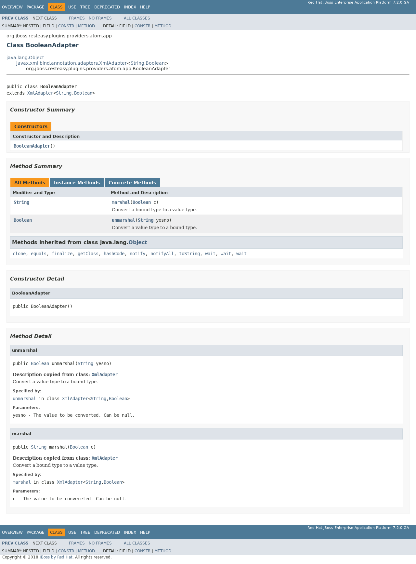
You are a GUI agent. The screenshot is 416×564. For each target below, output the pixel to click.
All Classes (137, 18)
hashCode (114, 253)
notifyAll (162, 253)
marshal (121, 202)
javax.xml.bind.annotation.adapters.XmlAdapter (71, 63)
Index (130, 7)
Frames (77, 18)
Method (86, 26)
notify (137, 253)
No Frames (100, 18)
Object (137, 242)
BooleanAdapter (32, 146)
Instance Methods (77, 182)
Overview (12, 7)
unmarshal (123, 220)
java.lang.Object (25, 57)
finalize (62, 253)
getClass (88, 253)
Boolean (155, 63)
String (137, 63)
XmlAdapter (40, 93)
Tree (85, 7)
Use (72, 7)
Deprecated (107, 7)
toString (189, 253)
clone (19, 253)
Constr (66, 26)
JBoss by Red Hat (56, 557)
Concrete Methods (132, 182)
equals (38, 253)
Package (36, 7)
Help (145, 7)
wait (210, 253)
